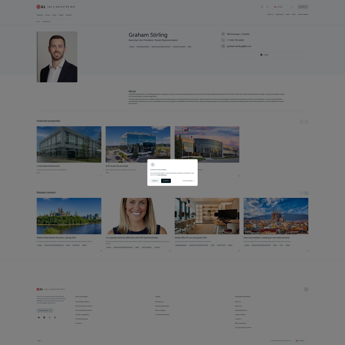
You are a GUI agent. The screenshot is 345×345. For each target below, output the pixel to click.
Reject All (154, 181)
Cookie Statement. (162, 175)
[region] (172, 172)
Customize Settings (188, 181)
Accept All (166, 181)
